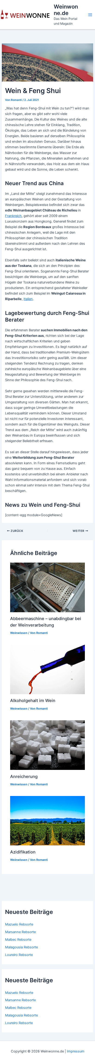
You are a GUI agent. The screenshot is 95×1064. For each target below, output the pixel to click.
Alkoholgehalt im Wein (32, 700)
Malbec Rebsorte (18, 939)
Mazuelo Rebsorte (19, 924)
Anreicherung (24, 776)
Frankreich (13, 216)
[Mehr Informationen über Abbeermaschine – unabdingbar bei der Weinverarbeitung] (47, 587)
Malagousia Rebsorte (21, 947)
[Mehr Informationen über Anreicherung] (47, 745)
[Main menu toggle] (90, 15)
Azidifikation (23, 851)
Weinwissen (18, 633)
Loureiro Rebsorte (19, 955)
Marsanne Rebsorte (20, 932)
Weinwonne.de (66, 9)
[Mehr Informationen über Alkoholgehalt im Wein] (47, 669)
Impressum (75, 1051)
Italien (28, 299)
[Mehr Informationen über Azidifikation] (47, 820)
